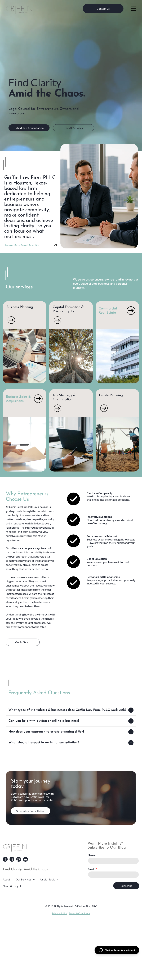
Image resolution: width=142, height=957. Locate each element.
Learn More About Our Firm (22, 245)
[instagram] (18, 860)
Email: (91, 869)
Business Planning (19, 307)
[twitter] (12, 860)
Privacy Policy (59, 913)
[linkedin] (25, 860)
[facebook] (5, 860)
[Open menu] (133, 8)
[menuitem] (9, 879)
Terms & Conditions (79, 913)
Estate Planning (111, 395)
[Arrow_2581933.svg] (11, 323)
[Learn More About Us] (55, 245)
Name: (92, 855)
